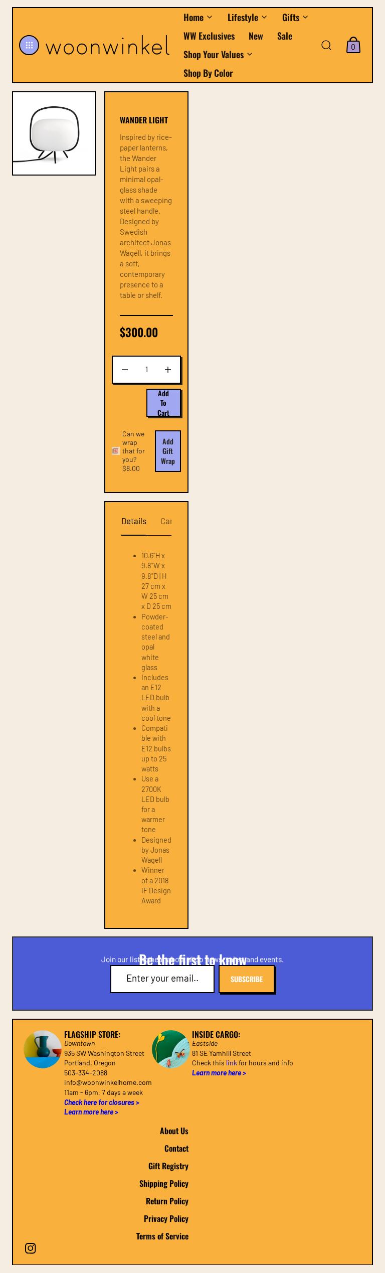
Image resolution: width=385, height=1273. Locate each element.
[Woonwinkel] (108, 45)
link (231, 1062)
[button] (29, 45)
